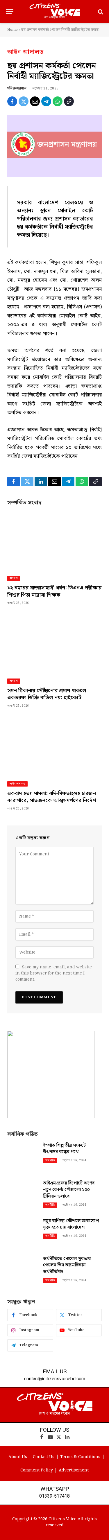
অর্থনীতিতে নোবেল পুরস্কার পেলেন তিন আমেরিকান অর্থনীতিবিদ (67, 1265)
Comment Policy (36, 1470)
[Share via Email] (35, 101)
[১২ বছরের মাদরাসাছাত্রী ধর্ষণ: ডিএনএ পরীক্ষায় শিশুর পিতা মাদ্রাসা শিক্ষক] (54, 540)
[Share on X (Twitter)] (23, 101)
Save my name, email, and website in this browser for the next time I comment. (53, 973)
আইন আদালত (25, 52)
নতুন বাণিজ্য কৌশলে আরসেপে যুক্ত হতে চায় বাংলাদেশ (71, 1224)
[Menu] (9, 11)
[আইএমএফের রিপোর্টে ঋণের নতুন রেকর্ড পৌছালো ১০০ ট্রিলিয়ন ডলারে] (22, 1195)
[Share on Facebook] (12, 101)
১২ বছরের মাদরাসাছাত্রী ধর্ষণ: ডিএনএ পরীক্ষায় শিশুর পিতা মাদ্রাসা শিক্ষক (54, 591)
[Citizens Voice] (55, 11)
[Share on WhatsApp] (57, 101)
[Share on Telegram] (46, 101)
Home (12, 30)
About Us (17, 1457)
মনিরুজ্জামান (16, 88)
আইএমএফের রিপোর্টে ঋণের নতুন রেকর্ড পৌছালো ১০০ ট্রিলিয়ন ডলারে (68, 1190)
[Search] (100, 11)
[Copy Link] (69, 101)
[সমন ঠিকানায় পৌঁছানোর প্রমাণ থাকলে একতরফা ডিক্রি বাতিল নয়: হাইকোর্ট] (54, 643)
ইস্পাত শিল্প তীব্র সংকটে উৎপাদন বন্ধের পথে (64, 1149)
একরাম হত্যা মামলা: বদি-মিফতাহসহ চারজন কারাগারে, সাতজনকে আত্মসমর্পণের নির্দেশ (51, 797)
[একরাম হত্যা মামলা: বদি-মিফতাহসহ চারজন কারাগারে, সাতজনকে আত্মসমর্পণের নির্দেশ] (54, 746)
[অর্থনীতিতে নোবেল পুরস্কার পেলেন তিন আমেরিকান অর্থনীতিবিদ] (22, 1270)
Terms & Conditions (80, 1457)
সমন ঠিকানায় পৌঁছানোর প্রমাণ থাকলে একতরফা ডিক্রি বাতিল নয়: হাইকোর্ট (46, 694)
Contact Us (43, 1457)
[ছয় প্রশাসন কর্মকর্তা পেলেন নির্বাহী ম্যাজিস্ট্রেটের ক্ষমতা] (54, 146)
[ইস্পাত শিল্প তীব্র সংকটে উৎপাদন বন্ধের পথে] (22, 1157)
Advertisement (74, 1470)
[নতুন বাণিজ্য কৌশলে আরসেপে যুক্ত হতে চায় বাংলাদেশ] (22, 1232)
